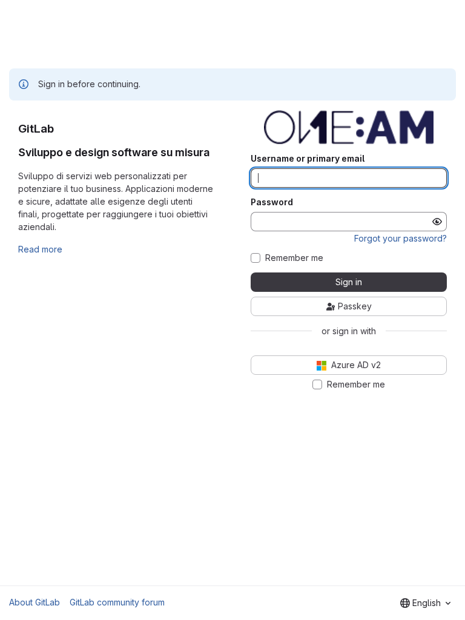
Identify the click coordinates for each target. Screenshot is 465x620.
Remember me (294, 258)
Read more (40, 249)
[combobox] (425, 603)
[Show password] (437, 221)
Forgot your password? (400, 238)
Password (272, 202)
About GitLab (34, 602)
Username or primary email (307, 158)
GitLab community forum (117, 602)
